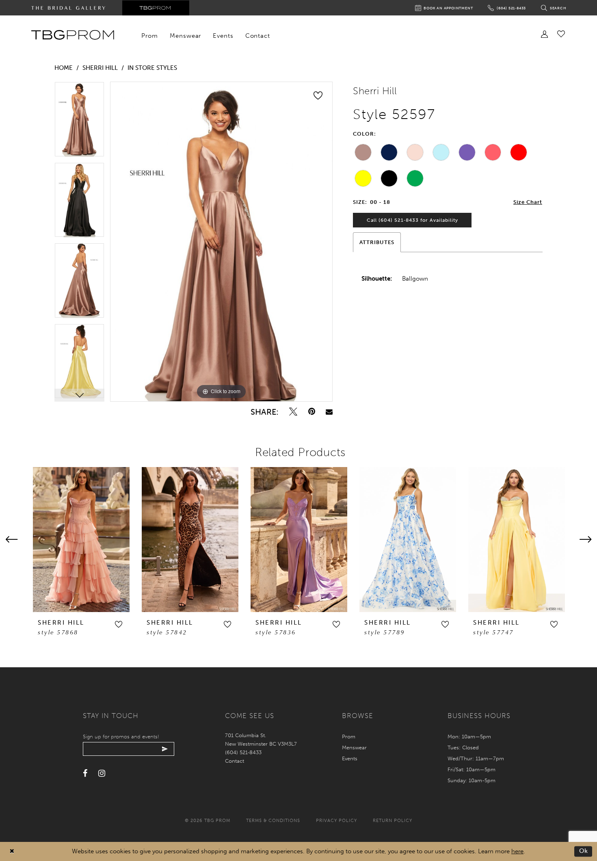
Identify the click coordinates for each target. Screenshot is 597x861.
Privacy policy (336, 820)
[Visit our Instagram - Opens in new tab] (101, 773)
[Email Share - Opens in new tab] (329, 411)
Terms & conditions (273, 820)
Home (63, 67)
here (517, 851)
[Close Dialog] (12, 851)
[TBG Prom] (72, 35)
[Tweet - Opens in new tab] (293, 412)
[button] (118, 624)
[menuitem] (149, 35)
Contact (234, 761)
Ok (583, 851)
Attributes (376, 242)
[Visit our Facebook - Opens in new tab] (85, 773)
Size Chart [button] (527, 202)
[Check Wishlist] (561, 34)
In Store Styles (152, 67)
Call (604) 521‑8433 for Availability (412, 220)
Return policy (392, 820)
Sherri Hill (100, 67)
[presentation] (81, 539)
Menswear (354, 747)
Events (349, 758)
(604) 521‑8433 (243, 752)
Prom (348, 736)
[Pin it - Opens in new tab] (311, 412)
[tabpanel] (79, 122)
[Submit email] (165, 749)
